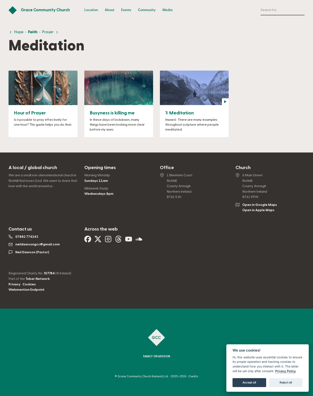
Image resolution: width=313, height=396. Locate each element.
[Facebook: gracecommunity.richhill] (87, 241)
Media (167, 10)
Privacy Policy (285, 371)
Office (167, 167)
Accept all (249, 382)
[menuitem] (91, 10)
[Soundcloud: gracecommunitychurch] (138, 241)
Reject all (286, 382)
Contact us (20, 229)
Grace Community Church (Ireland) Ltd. (143, 376)
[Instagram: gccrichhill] (108, 241)
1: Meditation (179, 113)
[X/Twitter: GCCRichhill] (98, 241)
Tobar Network (38, 279)
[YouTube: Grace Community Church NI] (128, 241)
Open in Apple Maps (258, 210)
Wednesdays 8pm (98, 193)
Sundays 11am (96, 180)
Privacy (14, 284)
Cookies (29, 284)
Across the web (101, 229)
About (109, 10)
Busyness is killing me (112, 113)
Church (243, 167)
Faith (32, 32)
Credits (193, 376)
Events (126, 10)
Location (91, 10)
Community (147, 10)
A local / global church (33, 167)
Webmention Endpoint (27, 289)
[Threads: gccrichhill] (118, 241)
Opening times (100, 167)
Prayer (47, 32)
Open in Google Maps (259, 205)
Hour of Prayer (30, 113)
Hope (18, 32)
